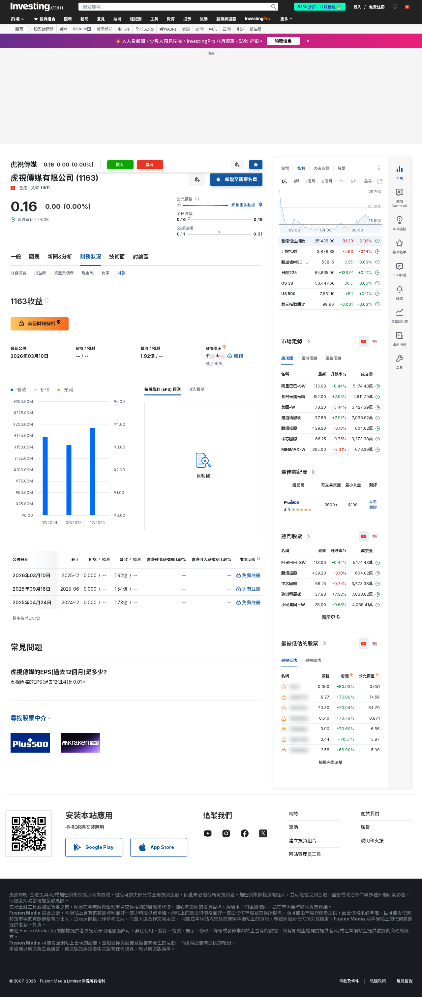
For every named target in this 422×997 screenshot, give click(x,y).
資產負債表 (64, 272)
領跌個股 (333, 358)
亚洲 (226, 29)
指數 (301, 168)
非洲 (240, 29)
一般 (16, 256)
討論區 (141, 256)
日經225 (289, 272)
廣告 (365, 827)
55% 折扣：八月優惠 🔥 (320, 6)
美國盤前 (104, 29)
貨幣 (285, 168)
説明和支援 (372, 840)
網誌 (293, 813)
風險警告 (404, 981)
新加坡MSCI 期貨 (296, 262)
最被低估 (289, 660)
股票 (19, 29)
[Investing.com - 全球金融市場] (37, 6)
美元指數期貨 (293, 304)
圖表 (34, 256)
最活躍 (287, 358)
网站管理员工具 (305, 854)
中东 (213, 29)
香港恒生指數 (293, 240)
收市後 (124, 29)
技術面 (117, 256)
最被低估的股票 (299, 643)
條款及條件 (349, 981)
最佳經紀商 (294, 472)
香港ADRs (167, 29)
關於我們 (370, 813)
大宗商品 (321, 168)
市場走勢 (291, 341)
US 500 (288, 293)
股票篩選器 (226, 18)
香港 (63, 29)
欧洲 (199, 29)
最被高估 (313, 660)
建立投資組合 (302, 840)
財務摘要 (18, 272)
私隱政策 (378, 981)
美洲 (186, 29)
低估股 (255, 29)
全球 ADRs (145, 29)
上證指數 (289, 251)
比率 (105, 272)
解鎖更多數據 (243, 205)
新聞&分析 (59, 256)
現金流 (88, 272)
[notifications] (395, 6)
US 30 (287, 283)
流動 (293, 827)
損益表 (40, 272)
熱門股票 (291, 536)
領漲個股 (309, 358)
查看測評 (373, 505)
